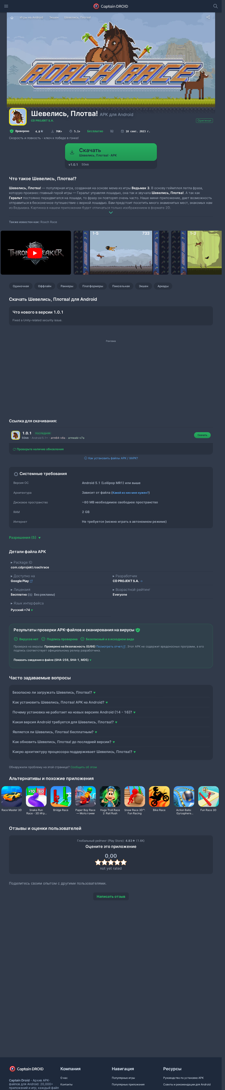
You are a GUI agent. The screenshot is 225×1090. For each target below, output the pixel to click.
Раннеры (67, 286)
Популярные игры (123, 1077)
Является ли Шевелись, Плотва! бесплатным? (53, 732)
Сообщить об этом (84, 767)
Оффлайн (44, 286)
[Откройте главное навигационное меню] (6, 6)
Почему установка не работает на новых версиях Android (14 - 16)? (72, 712)
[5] (123, 862)
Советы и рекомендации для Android (186, 1084)
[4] (117, 862)
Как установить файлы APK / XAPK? (112, 458)
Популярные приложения (128, 1084)
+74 (20, 610)
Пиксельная (121, 286)
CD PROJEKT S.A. (42, 120)
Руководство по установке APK (183, 1077)
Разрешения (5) (23, 537)
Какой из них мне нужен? (130, 492)
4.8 (39, 131)
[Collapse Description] (111, 209)
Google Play (20, 581)
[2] (104, 862)
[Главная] (12, 17)
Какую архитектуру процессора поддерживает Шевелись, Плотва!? (72, 751)
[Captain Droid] (30, 1070)
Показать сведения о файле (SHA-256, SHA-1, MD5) (51, 660)
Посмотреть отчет (109, 646)
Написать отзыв (111, 896)
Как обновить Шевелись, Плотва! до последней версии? (62, 742)
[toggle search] (215, 6)
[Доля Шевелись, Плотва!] (208, 17)
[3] (111, 862)
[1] (98, 862)
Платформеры (92, 286)
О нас (64, 1077)
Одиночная (21, 286)
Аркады (163, 286)
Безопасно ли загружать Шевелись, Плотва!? (52, 692)
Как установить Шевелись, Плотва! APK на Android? (58, 702)
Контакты (66, 1084)
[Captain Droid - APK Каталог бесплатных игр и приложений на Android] (110, 6)
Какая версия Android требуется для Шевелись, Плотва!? (63, 722)
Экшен (143, 286)
